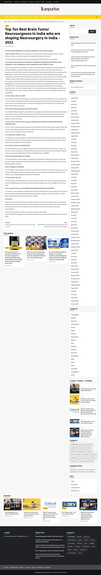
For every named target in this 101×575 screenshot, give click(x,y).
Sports (72, 365)
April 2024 (74, 186)
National (73, 340)
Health (43, 1)
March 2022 (74, 266)
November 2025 (75, 126)
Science (73, 362)
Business (17, 1)
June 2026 (74, 104)
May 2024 (73, 183)
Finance (73, 327)
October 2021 (75, 281)
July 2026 (73, 101)
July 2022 (73, 253)
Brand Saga (49, 1)
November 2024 (75, 164)
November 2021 (75, 278)
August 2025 (74, 136)
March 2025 (74, 152)
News (72, 343)
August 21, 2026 (9, 516)
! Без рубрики (75, 314)
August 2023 (74, 212)
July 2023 (73, 215)
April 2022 (74, 262)
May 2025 (73, 145)
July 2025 (73, 139)
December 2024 (75, 161)
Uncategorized (75, 371)
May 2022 (73, 259)
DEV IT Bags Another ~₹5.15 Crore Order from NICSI (83, 66)
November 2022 (75, 240)
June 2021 (74, 294)
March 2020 (74, 297)
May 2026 (73, 107)
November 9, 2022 (10, 46)
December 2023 (75, 199)
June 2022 (74, 256)
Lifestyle (31, 1)
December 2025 (75, 123)
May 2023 (73, 221)
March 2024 (74, 190)
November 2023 (75, 202)
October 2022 (75, 243)
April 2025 (74, 148)
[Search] (96, 17)
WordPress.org (75, 490)
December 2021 (75, 275)
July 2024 (73, 177)
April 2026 (74, 110)
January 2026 (74, 120)
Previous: (20, 224)
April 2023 (74, 224)
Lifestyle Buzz (74, 337)
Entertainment (23, 1)
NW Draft (73, 349)
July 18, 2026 (8, 265)
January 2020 (74, 304)
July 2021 (73, 291)
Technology (56, 1)
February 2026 (75, 117)
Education (37, 1)
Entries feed (74, 484)
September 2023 (75, 209)
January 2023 (74, 234)
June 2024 (74, 180)
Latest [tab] (73, 381)
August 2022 (74, 250)
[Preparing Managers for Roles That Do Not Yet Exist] (74, 388)
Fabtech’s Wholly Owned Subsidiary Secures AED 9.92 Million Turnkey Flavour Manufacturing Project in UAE (83, 58)
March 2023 (74, 228)
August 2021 (74, 288)
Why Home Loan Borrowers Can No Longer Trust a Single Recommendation (82, 51)
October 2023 (75, 205)
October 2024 (75, 167)
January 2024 (74, 196)
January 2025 (74, 158)
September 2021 (75, 285)
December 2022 (75, 237)
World (72, 375)
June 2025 (74, 142)
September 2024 (75, 171)
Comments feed (75, 487)
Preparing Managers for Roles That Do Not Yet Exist (83, 44)
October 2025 (75, 129)
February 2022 (75, 269)
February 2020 (75, 300)
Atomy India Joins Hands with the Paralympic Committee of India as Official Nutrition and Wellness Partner (83, 74)
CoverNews (55, 572)
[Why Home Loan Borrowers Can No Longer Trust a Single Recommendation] (74, 399)
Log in (72, 481)
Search (72, 25)
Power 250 (74, 352)
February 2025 (75, 155)
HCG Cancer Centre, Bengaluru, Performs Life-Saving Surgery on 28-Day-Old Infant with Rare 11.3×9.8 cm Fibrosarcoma (36, 255)
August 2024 (74, 174)
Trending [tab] (88, 381)
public (72, 359)
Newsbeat (12, 248)
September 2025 (75, 133)
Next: (52, 224)
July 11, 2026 (52, 262)
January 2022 (74, 272)
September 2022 (75, 247)
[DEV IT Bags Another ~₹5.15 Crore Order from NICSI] (74, 421)
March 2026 (74, 114)
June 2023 (74, 218)
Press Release (19, 248)
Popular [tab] (80, 381)
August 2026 (74, 98)
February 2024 (75, 193)
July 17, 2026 (30, 260)
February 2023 (75, 231)
